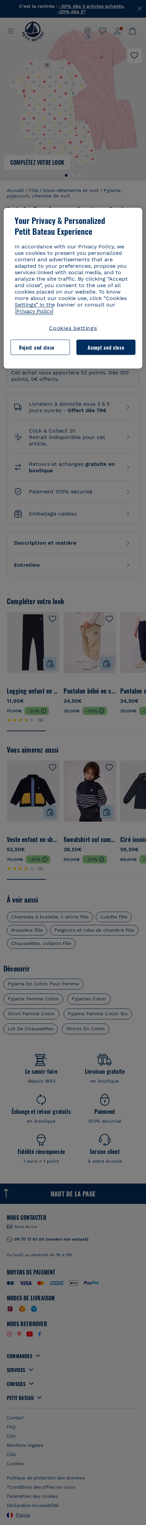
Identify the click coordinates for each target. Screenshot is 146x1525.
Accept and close (106, 347)
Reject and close (36, 347)
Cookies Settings (73, 328)
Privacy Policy (34, 311)
